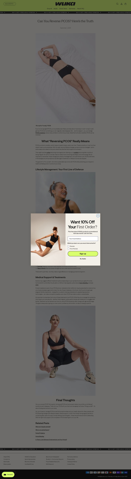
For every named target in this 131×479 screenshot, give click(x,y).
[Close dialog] (98, 215)
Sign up (83, 254)
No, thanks (83, 259)
